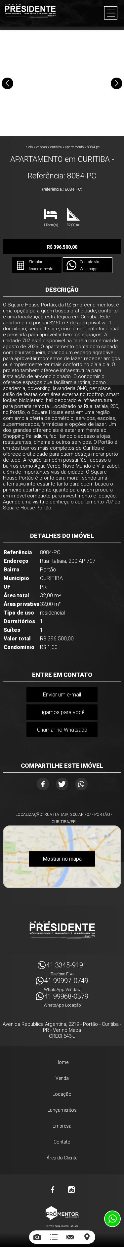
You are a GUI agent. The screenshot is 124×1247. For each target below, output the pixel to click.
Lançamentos (62, 1110)
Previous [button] (7, 83)
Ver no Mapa (67, 1030)
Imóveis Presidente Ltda (62, 929)
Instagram (71, 1189)
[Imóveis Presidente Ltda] (30, 11)
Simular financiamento (41, 265)
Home (62, 1062)
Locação (62, 1094)
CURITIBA (56, 147)
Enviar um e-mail (62, 694)
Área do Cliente (62, 1157)
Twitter (62, 784)
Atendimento (112, 1219)
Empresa (62, 1126)
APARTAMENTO (74, 147)
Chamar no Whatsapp (62, 730)
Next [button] (116, 83)
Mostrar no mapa (62, 859)
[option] (62, 83)
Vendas (41, 147)
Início (28, 147)
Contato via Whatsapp (89, 265)
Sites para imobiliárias (62, 1226)
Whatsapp (81, 784)
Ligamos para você (62, 712)
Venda (62, 1078)
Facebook (43, 784)
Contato (62, 1142)
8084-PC (93, 147)
